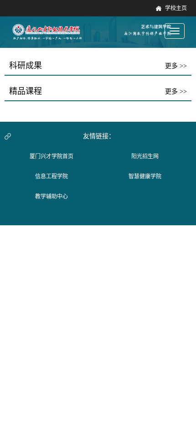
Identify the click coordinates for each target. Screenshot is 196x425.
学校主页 (176, 8)
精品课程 (25, 91)
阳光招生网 (145, 156)
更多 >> (176, 65)
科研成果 (25, 65)
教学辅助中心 (51, 196)
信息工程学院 (51, 176)
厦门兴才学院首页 (51, 156)
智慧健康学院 (145, 176)
